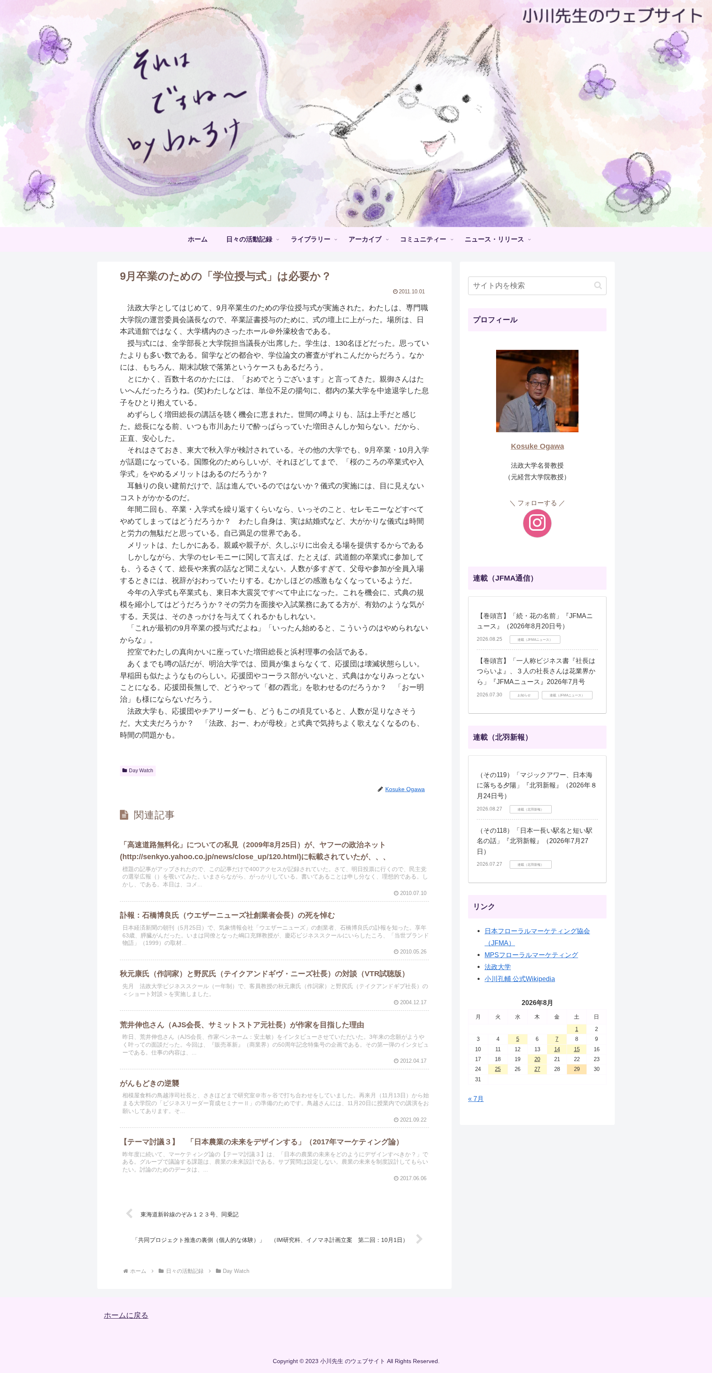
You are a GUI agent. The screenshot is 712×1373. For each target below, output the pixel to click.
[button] (598, 285)
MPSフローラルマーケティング (531, 954)
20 (537, 1059)
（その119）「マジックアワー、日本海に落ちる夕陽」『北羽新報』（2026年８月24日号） (537, 785)
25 (498, 1069)
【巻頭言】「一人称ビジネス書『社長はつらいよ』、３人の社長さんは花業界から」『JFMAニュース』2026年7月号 (536, 671)
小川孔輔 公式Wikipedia (520, 978)
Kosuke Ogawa (537, 446)
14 (557, 1049)
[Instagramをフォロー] (537, 523)
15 (577, 1049)
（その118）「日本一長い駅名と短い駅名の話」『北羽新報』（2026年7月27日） (535, 841)
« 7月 (476, 1098)
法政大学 (498, 966)
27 (537, 1069)
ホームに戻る (126, 1315)
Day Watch (141, 770)
